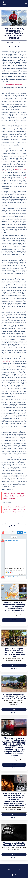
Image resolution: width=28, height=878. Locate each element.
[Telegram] (12, 875)
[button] (10, 46)
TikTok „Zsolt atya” (6, 361)
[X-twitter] (15, 875)
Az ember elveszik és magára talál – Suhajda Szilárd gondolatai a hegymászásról (15, 509)
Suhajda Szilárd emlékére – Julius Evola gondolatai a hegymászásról (15, 495)
